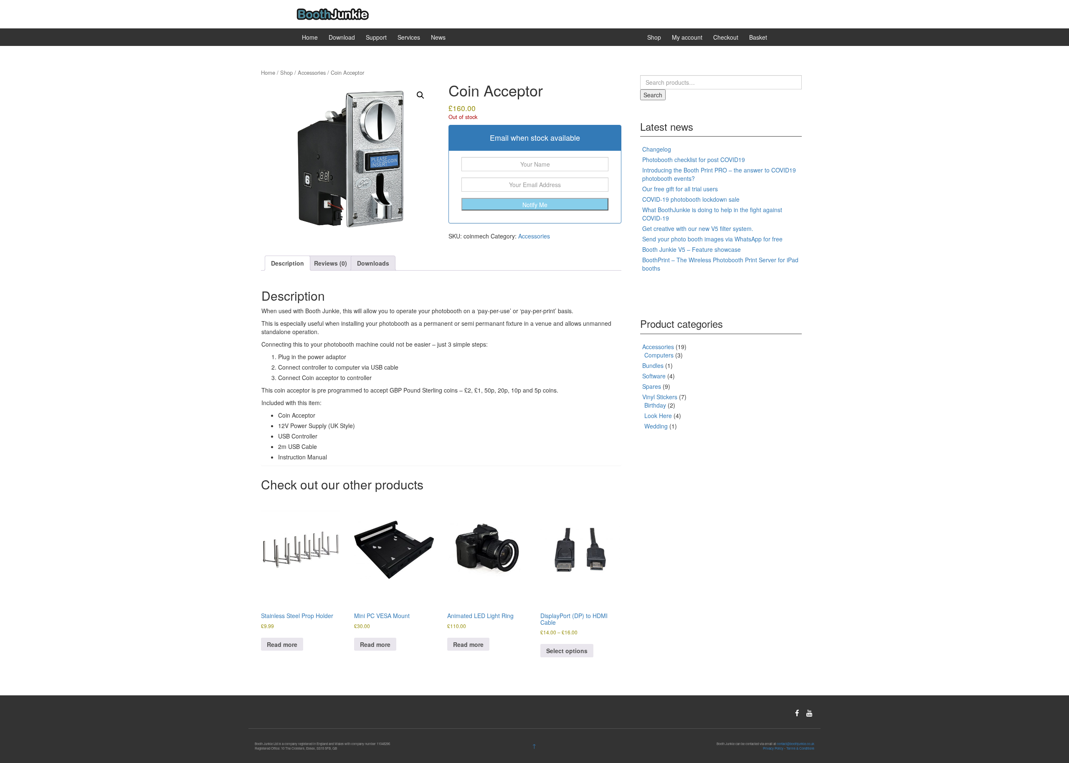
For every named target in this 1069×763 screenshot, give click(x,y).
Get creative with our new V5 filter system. (697, 228)
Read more (282, 644)
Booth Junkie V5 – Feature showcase (691, 249)
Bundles (653, 365)
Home (310, 37)
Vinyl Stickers (659, 397)
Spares (651, 386)
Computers (659, 355)
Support (376, 37)
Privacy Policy (773, 748)
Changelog (656, 149)
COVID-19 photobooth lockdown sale (691, 199)
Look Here (658, 415)
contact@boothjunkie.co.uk (795, 743)
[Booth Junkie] (332, 13)
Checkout (725, 37)
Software (654, 376)
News (438, 37)
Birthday (655, 405)
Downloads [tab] (373, 263)
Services (409, 37)
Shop (654, 37)
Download (342, 37)
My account (687, 37)
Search (652, 95)
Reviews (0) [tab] (330, 263)
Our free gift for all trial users (680, 189)
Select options (567, 650)
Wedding (656, 426)
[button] (420, 95)
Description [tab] (287, 263)
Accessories (312, 72)
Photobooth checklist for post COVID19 (693, 159)
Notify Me (534, 204)
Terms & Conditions (800, 748)
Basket (758, 37)
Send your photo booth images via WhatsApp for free (712, 239)
